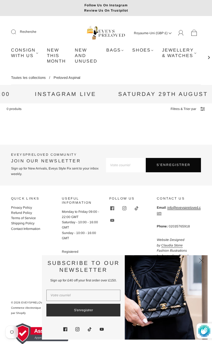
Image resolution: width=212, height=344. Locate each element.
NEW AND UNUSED (86, 55)
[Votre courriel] (126, 165)
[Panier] (194, 33)
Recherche (28, 32)
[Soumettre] (17, 32)
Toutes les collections (28, 78)
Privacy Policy (21, 207)
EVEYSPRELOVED (33, 302)
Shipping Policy (23, 223)
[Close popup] (201, 261)
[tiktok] (136, 208)
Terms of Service (23, 218)
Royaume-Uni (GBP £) (151, 33)
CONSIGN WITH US (23, 53)
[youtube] (112, 220)
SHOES (141, 50)
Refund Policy (21, 213)
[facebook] (112, 208)
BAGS (113, 50)
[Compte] (180, 33)
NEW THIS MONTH (56, 55)
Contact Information (25, 229)
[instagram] (124, 208)
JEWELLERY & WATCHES (178, 53)
